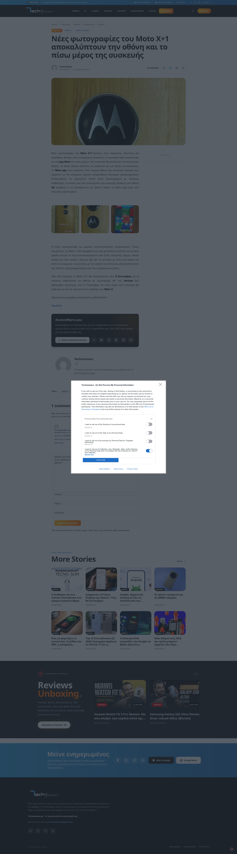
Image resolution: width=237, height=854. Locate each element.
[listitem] (118, 419)
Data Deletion (104, 469)
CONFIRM (100, 460)
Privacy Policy (132, 469)
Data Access (118, 469)
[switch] (149, 424)
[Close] (161, 385)
